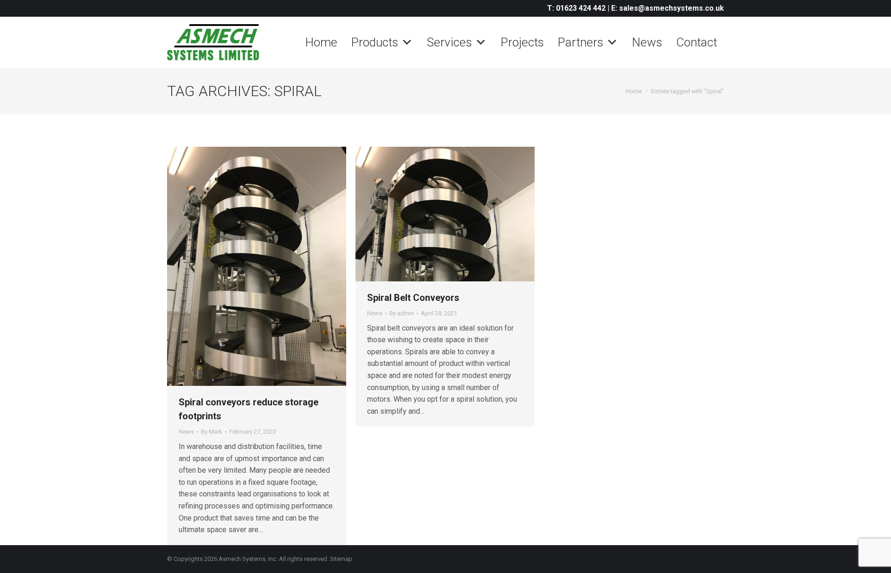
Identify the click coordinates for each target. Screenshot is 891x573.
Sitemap (341, 558)
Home (321, 42)
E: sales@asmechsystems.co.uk (667, 8)
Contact (696, 42)
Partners (580, 42)
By (211, 431)
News (647, 42)
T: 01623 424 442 (576, 8)
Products (374, 42)
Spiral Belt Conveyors (413, 297)
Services (449, 42)
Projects (522, 42)
